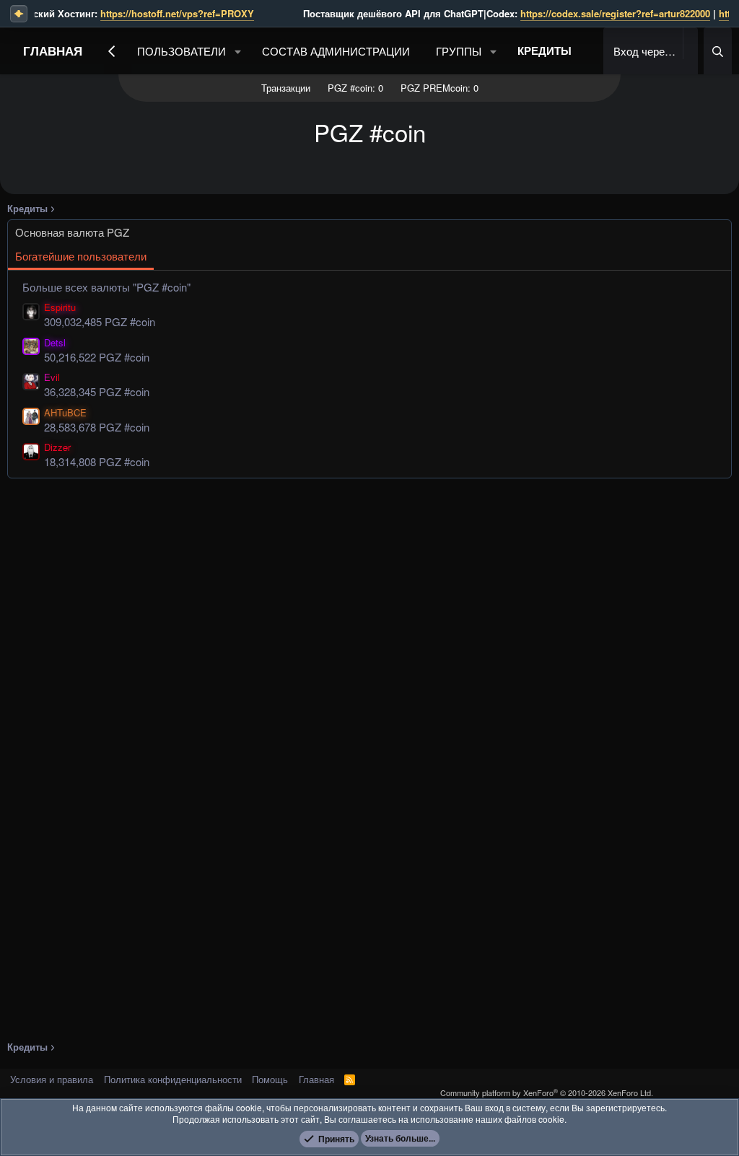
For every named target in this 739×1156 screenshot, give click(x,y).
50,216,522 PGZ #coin (96, 356)
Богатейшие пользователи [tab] (81, 255)
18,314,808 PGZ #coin (96, 461)
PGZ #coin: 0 (355, 88)
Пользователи (181, 50)
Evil (52, 377)
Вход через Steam (647, 50)
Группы (458, 50)
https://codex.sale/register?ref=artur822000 (573, 13)
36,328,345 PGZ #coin (96, 391)
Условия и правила (51, 1079)
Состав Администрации (336, 50)
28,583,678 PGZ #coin (96, 426)
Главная (52, 50)
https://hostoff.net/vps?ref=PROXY (134, 13)
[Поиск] (718, 50)
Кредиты (544, 50)
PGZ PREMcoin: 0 (439, 88)
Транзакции (285, 88)
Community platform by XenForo (546, 1092)
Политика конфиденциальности (173, 1079)
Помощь (270, 1079)
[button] (238, 50)
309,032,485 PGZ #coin (99, 321)
